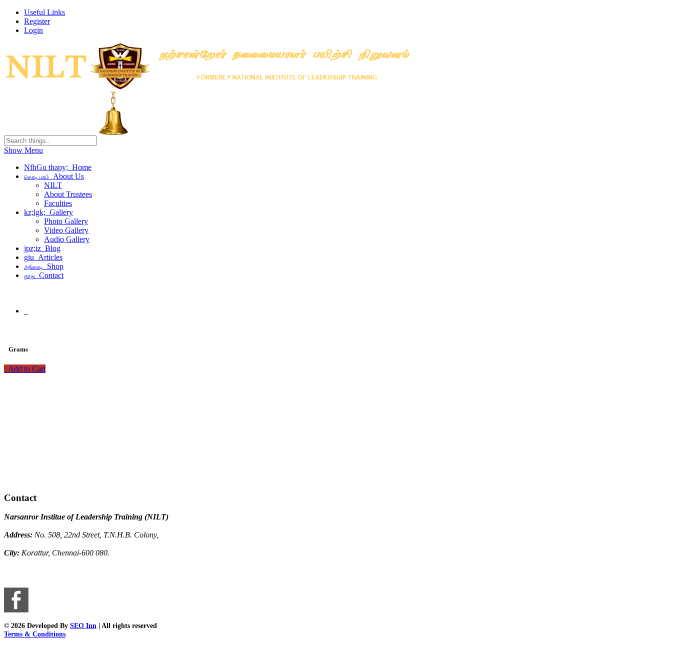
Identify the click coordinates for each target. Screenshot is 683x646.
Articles (43, 257)
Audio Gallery (67, 239)
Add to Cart (25, 368)
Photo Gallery (66, 221)
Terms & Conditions (35, 634)
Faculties (58, 203)
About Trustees (68, 194)
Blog (42, 248)
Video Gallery (66, 230)
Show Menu (23, 150)
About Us (54, 176)
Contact (44, 275)
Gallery (48, 212)
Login (33, 30)
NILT (53, 185)
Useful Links (44, 12)
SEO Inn (83, 626)
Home (58, 167)
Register (37, 21)
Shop (44, 266)
